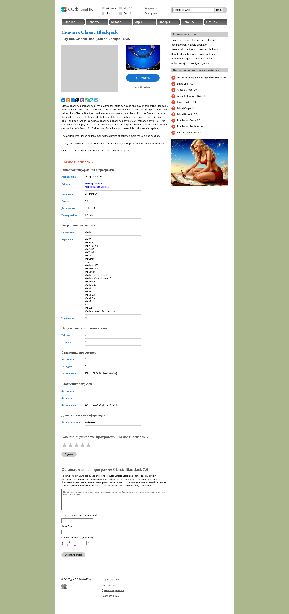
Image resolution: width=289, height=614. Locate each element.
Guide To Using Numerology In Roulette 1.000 (202, 77)
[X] (77, 100)
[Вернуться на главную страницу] (78, 11)
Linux (109, 13)
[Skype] (91, 100)
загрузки (124, 150)
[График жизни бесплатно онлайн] (199, 185)
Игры (138, 22)
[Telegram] (96, 100)
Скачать (143, 78)
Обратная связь (111, 579)
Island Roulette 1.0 (187, 114)
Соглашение (109, 585)
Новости (93, 22)
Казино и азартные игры (97, 187)
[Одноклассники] (68, 100)
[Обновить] (73, 548)
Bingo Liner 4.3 (185, 83)
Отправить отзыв (73, 555)
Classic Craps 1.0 (187, 89)
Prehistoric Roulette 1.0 (190, 126)
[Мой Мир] (73, 100)
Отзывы (212, 22)
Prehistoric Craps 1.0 (188, 120)
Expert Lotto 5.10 (186, 102)
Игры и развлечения (95, 183)
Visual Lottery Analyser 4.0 (191, 132)
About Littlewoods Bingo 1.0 (192, 96)
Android (128, 13)
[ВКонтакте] (63, 100)
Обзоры (164, 22)
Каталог (117, 22)
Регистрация (150, 13)
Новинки (188, 22)
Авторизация (150, 8)
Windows (111, 8)
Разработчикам (110, 595)
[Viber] (82, 100)
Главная (69, 22)
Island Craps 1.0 (186, 108)
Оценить (69, 454)
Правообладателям (113, 590)
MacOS (128, 8)
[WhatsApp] (87, 100)
